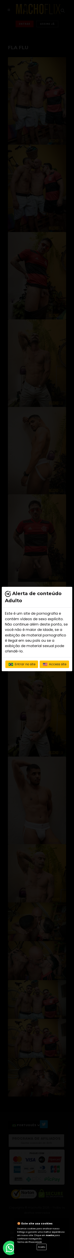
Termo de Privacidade (29, 1242)
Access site (57, 664)
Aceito (41, 1247)
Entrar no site (25, 664)
